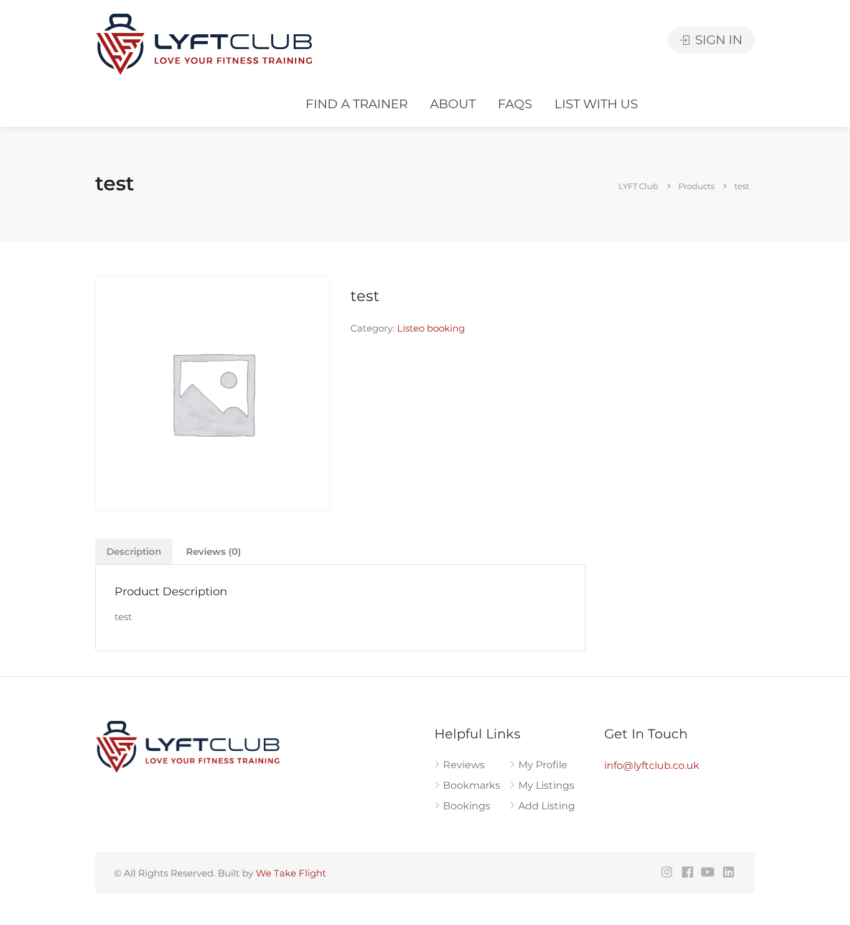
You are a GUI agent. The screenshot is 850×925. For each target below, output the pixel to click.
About (452, 103)
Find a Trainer (357, 103)
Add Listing (546, 806)
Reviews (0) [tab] (213, 551)
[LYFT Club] (205, 43)
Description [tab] (133, 551)
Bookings (466, 806)
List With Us (596, 103)
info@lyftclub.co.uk (651, 765)
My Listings (546, 785)
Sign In (717, 39)
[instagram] (667, 873)
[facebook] (687, 873)
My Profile (542, 765)
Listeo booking (431, 328)
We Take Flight (291, 873)
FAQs (515, 103)
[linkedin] (728, 873)
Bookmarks (471, 785)
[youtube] (708, 873)
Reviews (464, 765)
